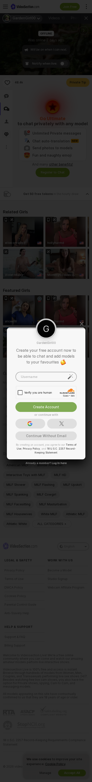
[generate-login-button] (70, 377)
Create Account (46, 407)
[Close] (81, 324)
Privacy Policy (31, 448)
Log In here (59, 463)
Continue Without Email (46, 436)
